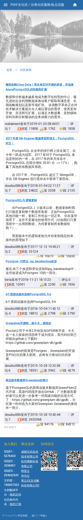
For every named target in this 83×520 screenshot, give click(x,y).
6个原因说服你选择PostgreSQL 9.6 (28, 294)
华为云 (25, 475)
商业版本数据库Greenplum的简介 (27, 380)
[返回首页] (75, 5)
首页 (9, 70)
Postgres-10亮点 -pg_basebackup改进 (31, 261)
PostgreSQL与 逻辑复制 (21, 200)
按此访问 (15, 494)
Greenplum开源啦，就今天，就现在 (28, 323)
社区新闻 (25, 70)
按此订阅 (15, 504)
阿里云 (25, 471)
